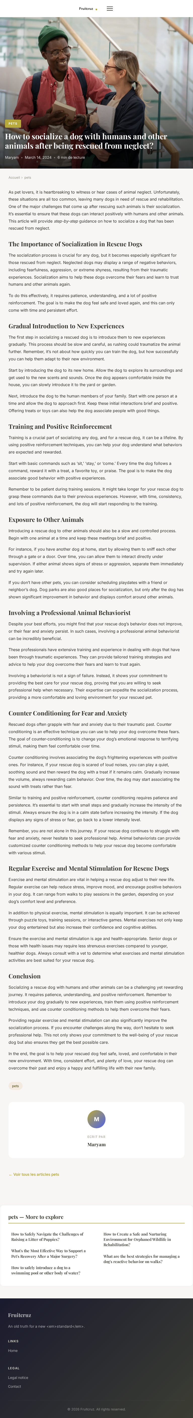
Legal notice (18, 1377)
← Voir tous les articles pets (34, 1174)
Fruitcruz (19, 1314)
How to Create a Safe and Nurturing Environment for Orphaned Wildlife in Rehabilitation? (137, 1239)
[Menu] (110, 9)
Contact (14, 1386)
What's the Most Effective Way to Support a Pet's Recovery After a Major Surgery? (48, 1253)
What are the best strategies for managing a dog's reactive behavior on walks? (142, 1259)
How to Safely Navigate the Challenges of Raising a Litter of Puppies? (47, 1237)
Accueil (14, 177)
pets (13, 123)
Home (13, 1350)
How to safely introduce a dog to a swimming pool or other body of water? (45, 1270)
